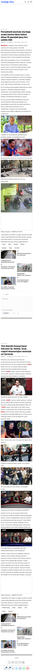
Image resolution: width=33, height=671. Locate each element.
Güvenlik (16, 244)
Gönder (6, 313)
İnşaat (10, 248)
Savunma (10, 611)
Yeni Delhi (17, 248)
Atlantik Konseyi (6, 607)
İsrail (26, 607)
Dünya (9, 244)
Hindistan (4, 248)
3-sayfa (4, 244)
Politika (4, 611)
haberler (22, 244)
